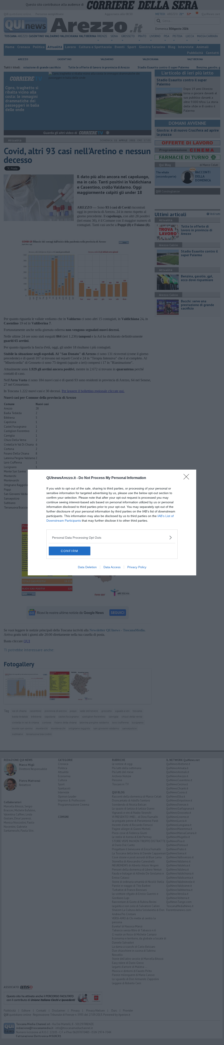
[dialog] (112, 522)
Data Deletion (87, 567)
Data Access (112, 567)
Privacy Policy (136, 567)
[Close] (188, 478)
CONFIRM (69, 551)
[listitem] (112, 537)
